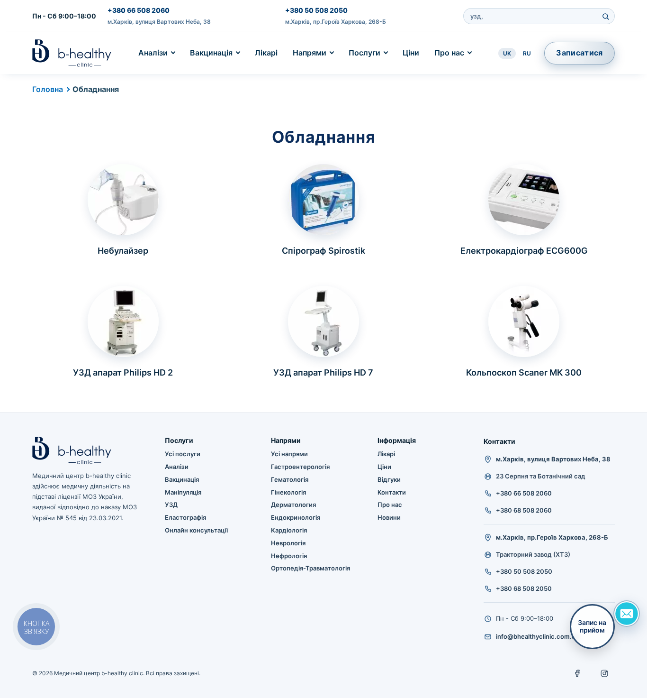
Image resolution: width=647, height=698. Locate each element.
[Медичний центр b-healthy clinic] (71, 53)
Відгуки (389, 479)
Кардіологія (289, 530)
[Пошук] (606, 16)
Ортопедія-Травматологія (310, 568)
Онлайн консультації (196, 530)
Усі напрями (289, 454)
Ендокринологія (295, 517)
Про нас (449, 52)
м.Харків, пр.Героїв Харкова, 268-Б (335, 21)
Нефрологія (289, 556)
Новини (389, 517)
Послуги (364, 52)
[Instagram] (604, 673)
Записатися (579, 52)
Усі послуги (182, 454)
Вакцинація (211, 52)
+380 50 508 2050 (316, 10)
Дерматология (293, 504)
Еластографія (185, 517)
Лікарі (266, 52)
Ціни (411, 52)
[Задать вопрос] (626, 613)
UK (507, 53)
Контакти (391, 492)
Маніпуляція (183, 492)
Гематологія (289, 479)
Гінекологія (288, 492)
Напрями (309, 52)
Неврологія (288, 543)
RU (527, 53)
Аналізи (153, 52)
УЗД (171, 504)
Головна (47, 89)
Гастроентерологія (300, 466)
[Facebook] (577, 673)
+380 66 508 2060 (139, 10)
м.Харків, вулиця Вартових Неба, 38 (159, 21)
